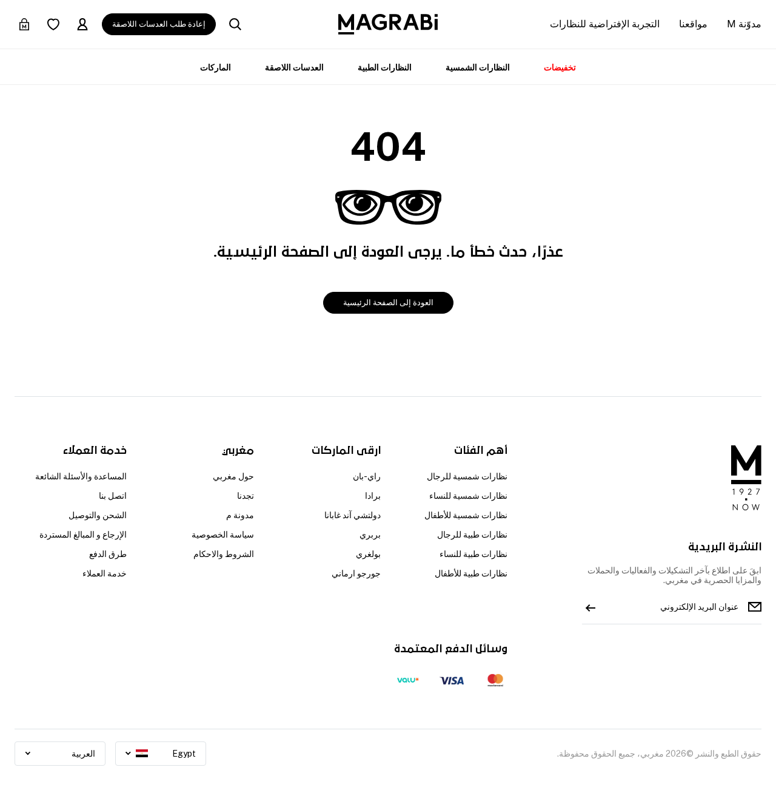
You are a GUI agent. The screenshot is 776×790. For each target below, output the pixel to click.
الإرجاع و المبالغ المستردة (83, 534)
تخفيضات (560, 67)
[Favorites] (53, 24)
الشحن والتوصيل (98, 515)
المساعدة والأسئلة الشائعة (81, 476)
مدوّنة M (744, 24)
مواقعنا (693, 24)
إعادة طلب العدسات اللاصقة (159, 24)
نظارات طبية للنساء (473, 554)
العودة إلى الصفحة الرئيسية (388, 302)
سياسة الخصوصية (222, 534)
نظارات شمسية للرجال (467, 476)
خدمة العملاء (104, 573)
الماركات (215, 67)
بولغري (368, 554)
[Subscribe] (590, 606)
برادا (373, 496)
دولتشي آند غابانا (352, 515)
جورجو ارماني (356, 573)
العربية (83, 753)
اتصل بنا (113, 496)
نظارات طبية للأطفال (471, 573)
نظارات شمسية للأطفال (465, 515)
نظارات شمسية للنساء (468, 496)
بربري (370, 534)
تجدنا (245, 496)
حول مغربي (233, 476)
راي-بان (367, 476)
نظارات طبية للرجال (472, 534)
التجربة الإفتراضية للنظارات (605, 24)
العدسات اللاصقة (294, 67)
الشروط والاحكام (223, 554)
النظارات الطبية (385, 67)
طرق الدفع (108, 554)
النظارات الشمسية (478, 67)
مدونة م (239, 515)
